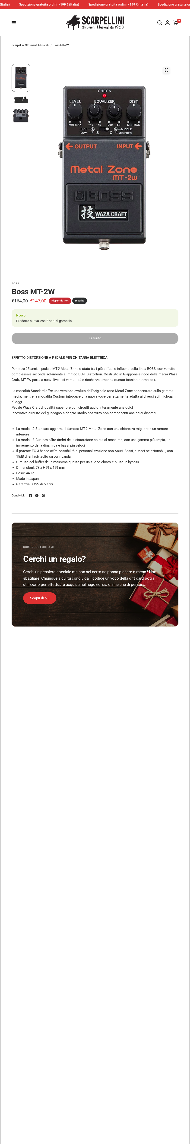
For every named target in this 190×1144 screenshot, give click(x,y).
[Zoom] (166, 70)
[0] (174, 22)
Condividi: (18, 495)
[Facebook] (30, 495)
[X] (37, 495)
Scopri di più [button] (39, 598)
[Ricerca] (160, 22)
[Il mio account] (167, 22)
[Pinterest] (43, 495)
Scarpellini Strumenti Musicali (30, 45)
